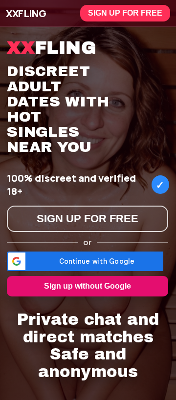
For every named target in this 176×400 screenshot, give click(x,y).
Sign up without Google (87, 286)
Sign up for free (125, 13)
